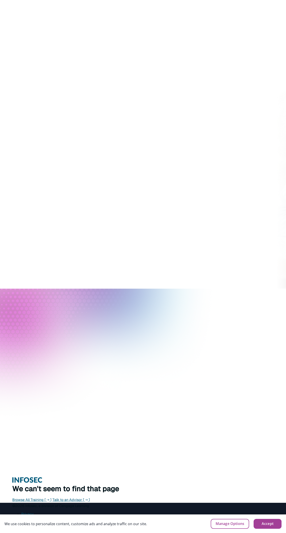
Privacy (27, 514)
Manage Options (230, 523)
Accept (267, 523)
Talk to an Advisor (71, 499)
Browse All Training (32, 499)
